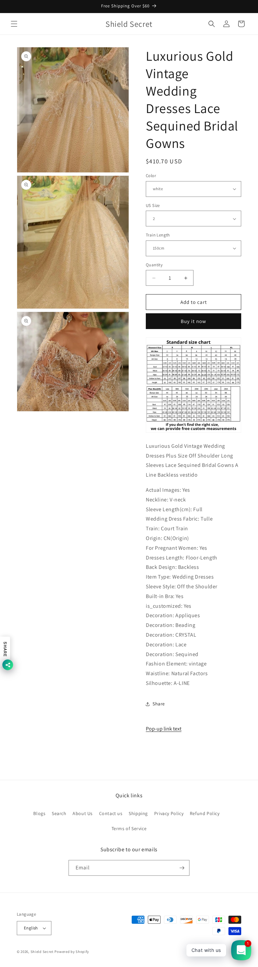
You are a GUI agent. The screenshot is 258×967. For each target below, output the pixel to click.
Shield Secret (42, 951)
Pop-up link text (163, 728)
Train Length (158, 235)
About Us (83, 813)
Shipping (138, 813)
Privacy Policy (168, 813)
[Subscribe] (181, 868)
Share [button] (159, 704)
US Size (153, 205)
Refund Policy (205, 813)
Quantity (154, 265)
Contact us (111, 813)
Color (151, 175)
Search (59, 813)
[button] (14, 23)
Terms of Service (129, 828)
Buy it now (193, 321)
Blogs (39, 813)
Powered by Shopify (71, 951)
